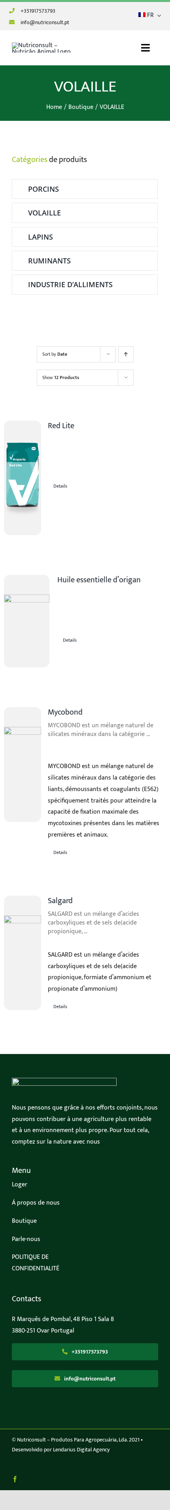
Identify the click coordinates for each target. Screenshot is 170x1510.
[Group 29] (64, 1080)
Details (60, 486)
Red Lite (61, 426)
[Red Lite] (22, 478)
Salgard (60, 901)
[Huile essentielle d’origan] (26, 621)
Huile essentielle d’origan (99, 580)
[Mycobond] (22, 764)
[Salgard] (22, 953)
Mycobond (65, 712)
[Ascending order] (126, 354)
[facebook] (15, 1479)
